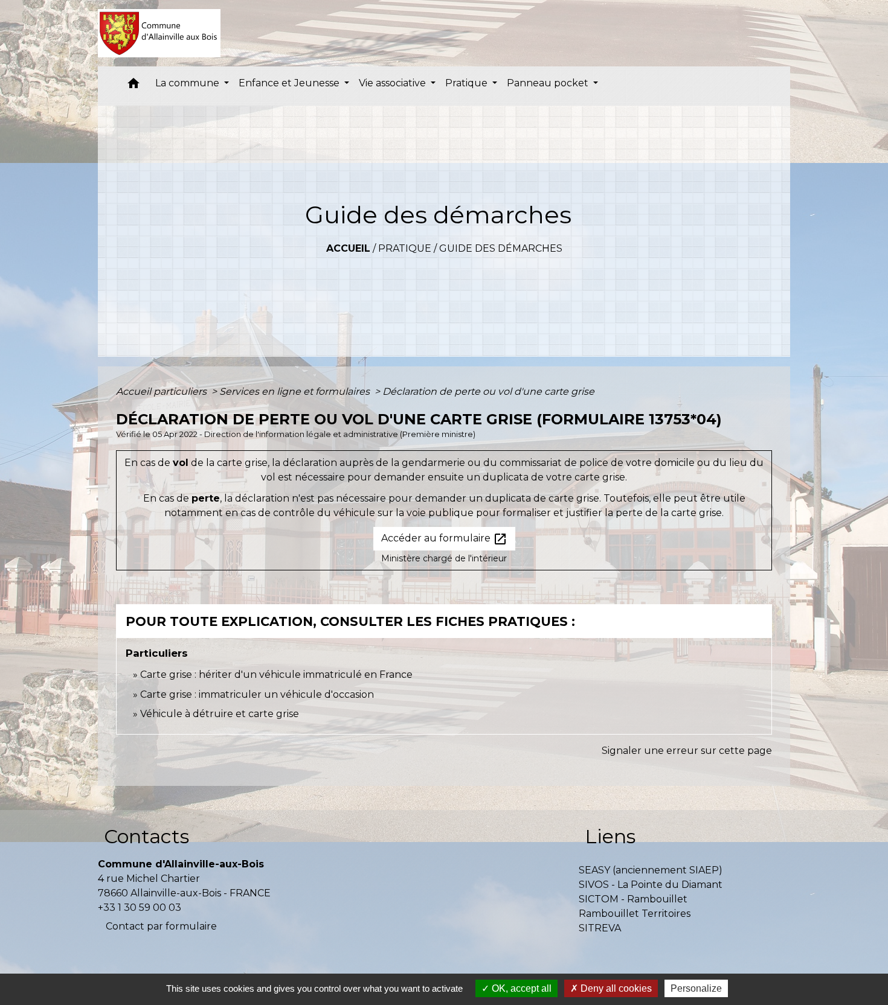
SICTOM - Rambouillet (633, 899)
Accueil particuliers (162, 391)
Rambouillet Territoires (634, 913)
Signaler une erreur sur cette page (687, 750)
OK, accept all (520, 988)
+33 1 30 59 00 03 (139, 907)
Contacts (146, 836)
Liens (610, 836)
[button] (133, 86)
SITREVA (600, 928)
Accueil (348, 248)
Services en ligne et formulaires (295, 391)
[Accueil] (159, 33)
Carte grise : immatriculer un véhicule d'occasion (257, 694)
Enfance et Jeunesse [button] (290, 83)
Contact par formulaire (161, 926)
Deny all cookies (615, 988)
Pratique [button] (467, 83)
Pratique (404, 248)
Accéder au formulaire (444, 539)
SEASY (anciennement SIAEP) (650, 870)
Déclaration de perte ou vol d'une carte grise (488, 391)
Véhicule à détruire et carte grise (219, 713)
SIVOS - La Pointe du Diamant (650, 884)
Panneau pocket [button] (549, 83)
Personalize (696, 988)
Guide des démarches (500, 248)
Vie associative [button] (393, 83)
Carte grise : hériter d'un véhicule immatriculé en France (276, 674)
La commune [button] (188, 83)
